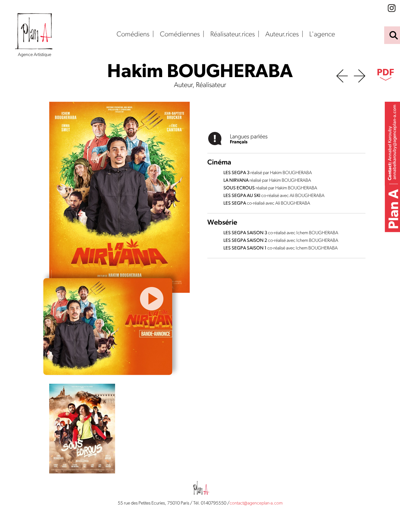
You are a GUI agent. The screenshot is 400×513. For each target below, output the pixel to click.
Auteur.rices (282, 34)
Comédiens (133, 34)
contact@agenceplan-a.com (256, 503)
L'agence (322, 34)
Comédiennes (180, 34)
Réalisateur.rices (232, 34)
